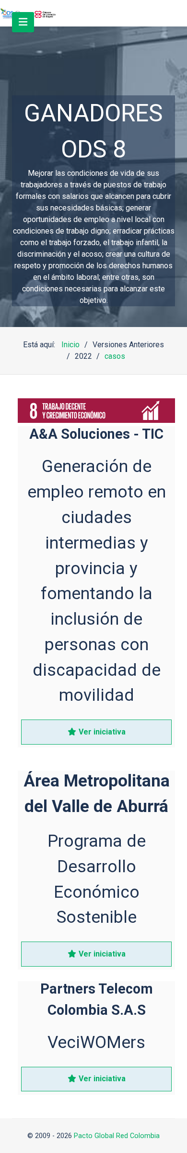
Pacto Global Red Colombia (117, 1136)
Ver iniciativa (101, 731)
